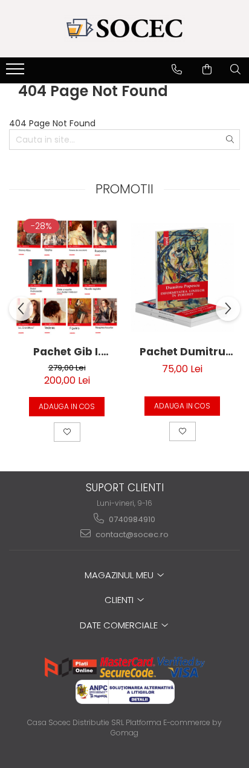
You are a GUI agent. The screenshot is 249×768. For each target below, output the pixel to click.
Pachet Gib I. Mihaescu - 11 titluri (66, 352)
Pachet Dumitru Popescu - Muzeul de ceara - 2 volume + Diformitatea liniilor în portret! (182, 352)
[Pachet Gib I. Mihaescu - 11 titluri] (66, 277)
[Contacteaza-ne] (176, 69)
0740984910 (131, 519)
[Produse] (16, 72)
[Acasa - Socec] (124, 28)
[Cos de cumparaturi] (207, 69)
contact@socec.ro (131, 534)
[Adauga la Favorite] (67, 432)
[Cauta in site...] (235, 69)
